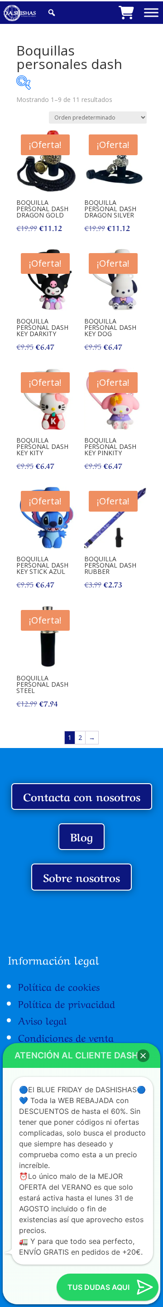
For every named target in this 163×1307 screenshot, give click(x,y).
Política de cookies (59, 986)
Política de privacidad (66, 1003)
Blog (81, 836)
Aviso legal (42, 1019)
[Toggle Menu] (151, 12)
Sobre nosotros (81, 877)
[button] (143, 1055)
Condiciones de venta (66, 1037)
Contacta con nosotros (81, 796)
